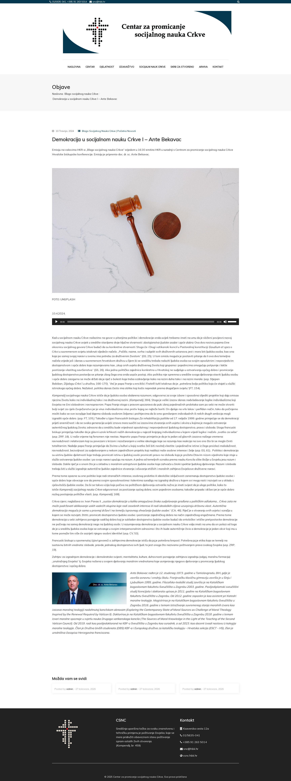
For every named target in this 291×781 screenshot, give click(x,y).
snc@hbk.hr (190, 748)
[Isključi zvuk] (225, 321)
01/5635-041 (191, 735)
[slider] (232, 321)
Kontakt (218, 66)
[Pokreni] (56, 321)
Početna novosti (126, 131)
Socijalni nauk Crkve (152, 66)
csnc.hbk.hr (190, 755)
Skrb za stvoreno (182, 66)
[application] (145, 321)
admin (69, 688)
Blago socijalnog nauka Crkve (81, 93)
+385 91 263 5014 (195, 742)
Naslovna (74, 66)
